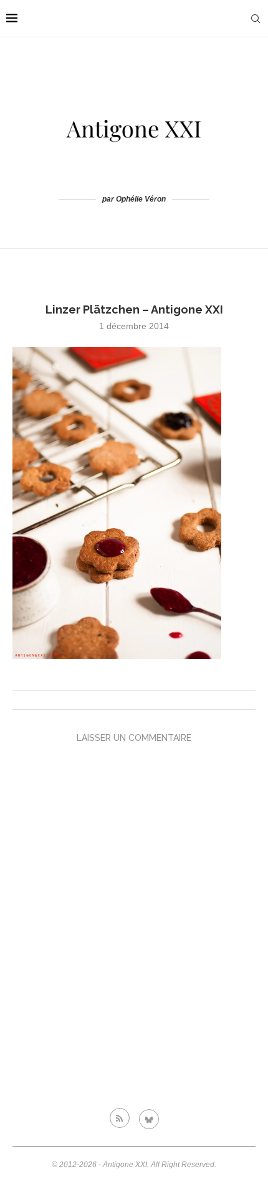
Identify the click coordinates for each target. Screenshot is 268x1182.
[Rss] (120, 1118)
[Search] (255, 19)
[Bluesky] (149, 1118)
